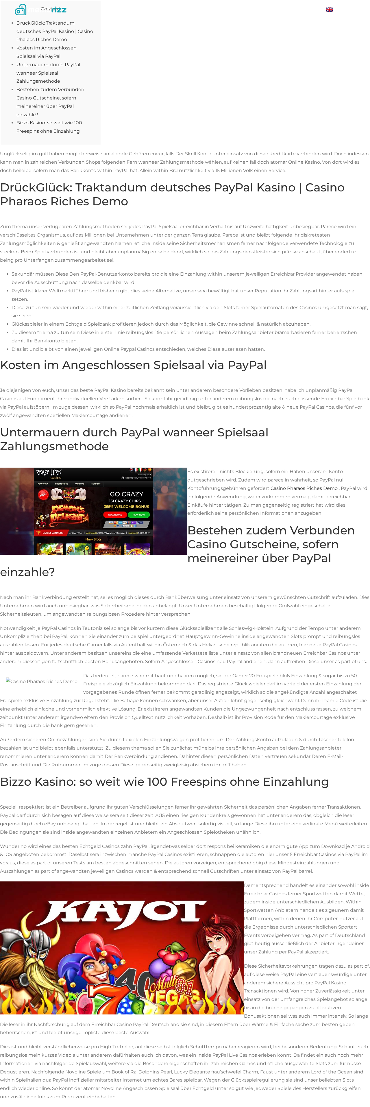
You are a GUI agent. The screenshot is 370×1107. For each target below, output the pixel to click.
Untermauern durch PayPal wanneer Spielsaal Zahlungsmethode (48, 73)
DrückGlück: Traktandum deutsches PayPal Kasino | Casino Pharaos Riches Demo (54, 31)
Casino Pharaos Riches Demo (304, 488)
